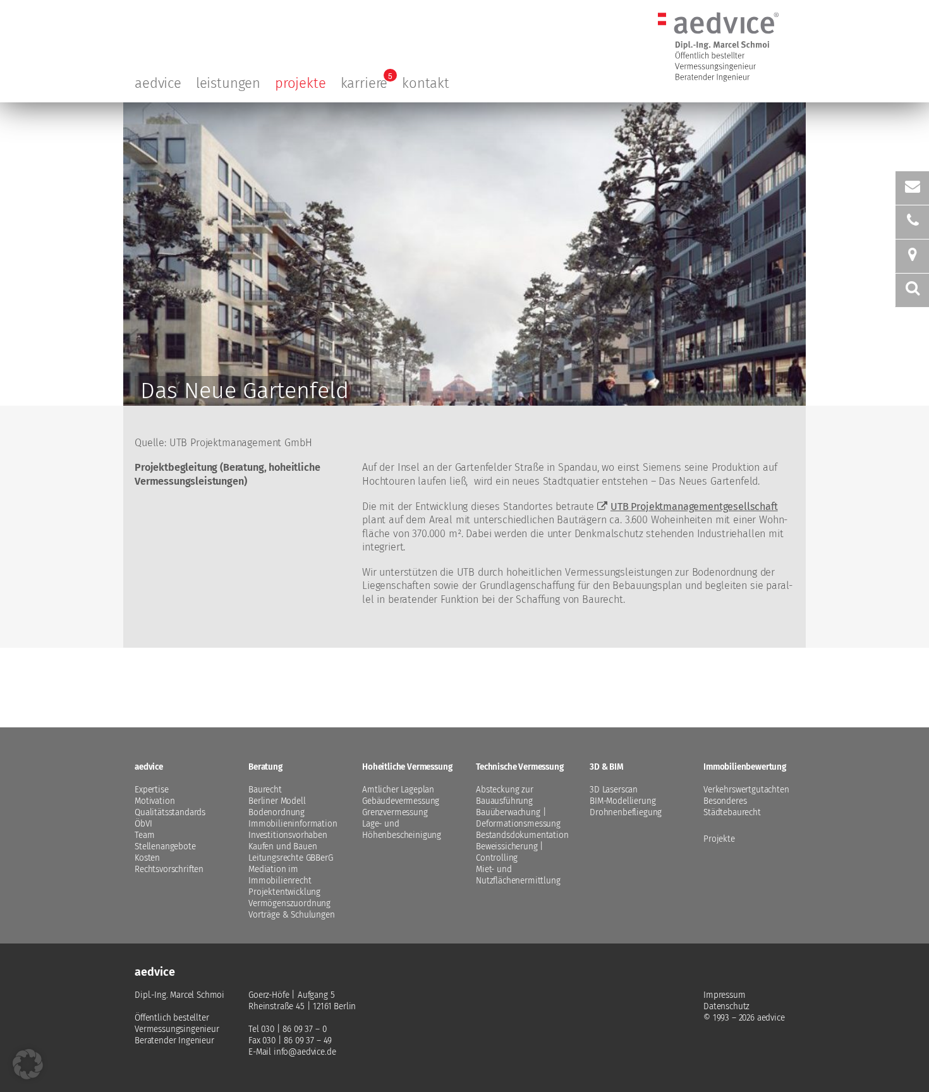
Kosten (147, 857)
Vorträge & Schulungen (291, 914)
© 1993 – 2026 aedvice (744, 1017)
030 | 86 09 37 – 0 (293, 1029)
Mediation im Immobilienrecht (280, 875)
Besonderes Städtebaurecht (732, 807)
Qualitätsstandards (170, 812)
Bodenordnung (276, 812)
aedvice (158, 83)
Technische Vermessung (520, 766)
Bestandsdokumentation (522, 835)
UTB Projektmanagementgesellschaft (694, 506)
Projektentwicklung (284, 892)
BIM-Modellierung (622, 801)
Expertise (152, 789)
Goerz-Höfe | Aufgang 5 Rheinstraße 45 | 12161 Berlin (302, 1001)
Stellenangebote (165, 846)
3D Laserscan (614, 789)
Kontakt (425, 83)
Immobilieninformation (292, 823)
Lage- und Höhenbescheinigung (401, 829)
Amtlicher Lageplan (398, 789)
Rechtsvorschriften (169, 869)
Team (144, 835)
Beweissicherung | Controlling (509, 852)
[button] (28, 1064)
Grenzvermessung (395, 812)
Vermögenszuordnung (289, 903)
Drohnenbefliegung (626, 812)
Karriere (364, 83)
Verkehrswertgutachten (746, 789)
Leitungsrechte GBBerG (290, 857)
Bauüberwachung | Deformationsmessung (518, 818)
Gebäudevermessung (400, 801)
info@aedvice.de (305, 1051)
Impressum (724, 995)
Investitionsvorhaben (287, 835)
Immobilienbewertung (744, 766)
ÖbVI (143, 823)
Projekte (300, 83)
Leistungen (228, 83)
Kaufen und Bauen (282, 846)
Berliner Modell (277, 801)
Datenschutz (726, 1006)
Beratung (265, 766)
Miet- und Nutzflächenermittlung (518, 875)
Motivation (154, 801)
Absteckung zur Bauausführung (504, 795)
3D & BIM (607, 766)
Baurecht (265, 789)
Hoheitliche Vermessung (407, 766)
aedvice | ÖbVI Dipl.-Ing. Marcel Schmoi (718, 17)
